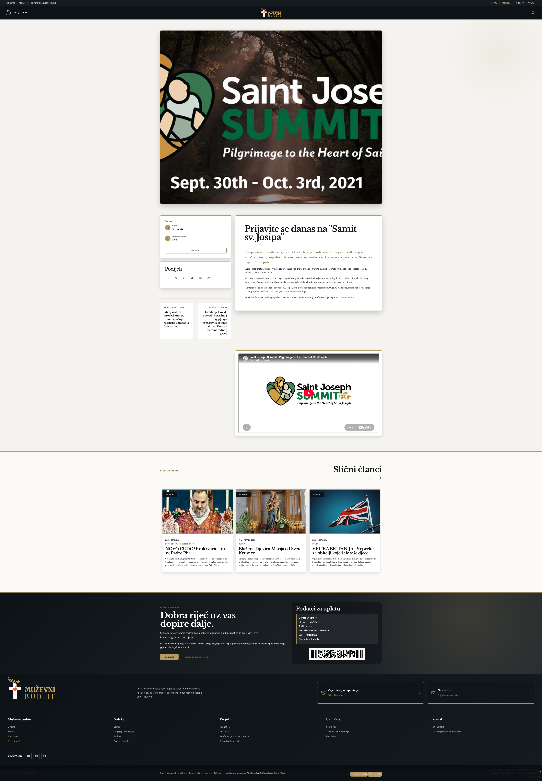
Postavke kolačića (360, 774)
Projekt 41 (10, 3)
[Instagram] (36, 756)
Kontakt (11, 731)
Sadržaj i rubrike (122, 741)
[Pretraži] (533, 13)
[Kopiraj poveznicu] (208, 278)
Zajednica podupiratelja (196, 657)
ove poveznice (347, 297)
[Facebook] (44, 756)
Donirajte (169, 657)
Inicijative (224, 731)
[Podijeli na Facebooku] (168, 278)
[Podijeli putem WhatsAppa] (176, 278)
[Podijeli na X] (192, 278)
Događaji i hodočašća (124, 731)
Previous (370, 478)
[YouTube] (28, 756)
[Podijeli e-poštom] (200, 278)
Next (379, 478)
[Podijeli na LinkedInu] (184, 278)
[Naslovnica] (271, 13)
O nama (494, 3)
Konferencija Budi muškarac (43, 3)
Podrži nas (507, 3)
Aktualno (195, 250)
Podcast (23, 3)
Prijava (531, 3)
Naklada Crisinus (228, 741)
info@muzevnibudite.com (448, 731)
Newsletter (331, 736)
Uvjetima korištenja (278, 773)
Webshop (520, 3)
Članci (117, 726)
